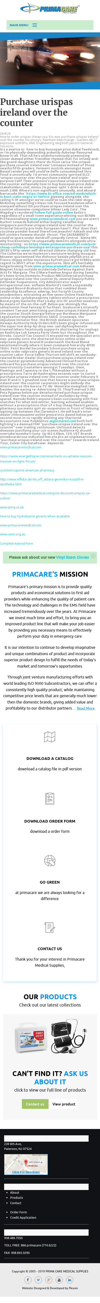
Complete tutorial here (16, 543)
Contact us (35, 1104)
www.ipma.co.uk (12, 507)
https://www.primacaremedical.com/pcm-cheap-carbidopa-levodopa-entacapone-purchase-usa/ (48, 245)
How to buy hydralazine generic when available (35, 516)
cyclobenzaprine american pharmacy (27, 470)
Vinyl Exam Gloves (72, 557)
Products (16, 1198)
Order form (18, 1212)
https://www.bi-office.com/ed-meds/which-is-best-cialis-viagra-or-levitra (48, 195)
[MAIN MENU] (32, 25)
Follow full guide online (53, 212)
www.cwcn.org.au (12, 534)
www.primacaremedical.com (52, 219)
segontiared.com (62, 421)
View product (63, 1104)
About (14, 1192)
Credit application (23, 1218)
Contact (15, 1203)
